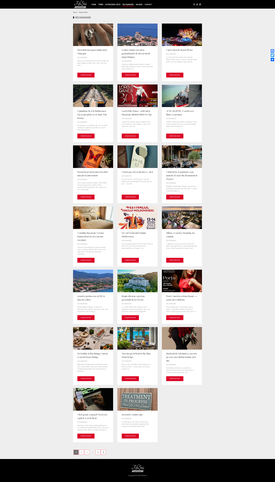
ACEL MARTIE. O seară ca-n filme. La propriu (182, 113)
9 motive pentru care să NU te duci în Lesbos (93, 297)
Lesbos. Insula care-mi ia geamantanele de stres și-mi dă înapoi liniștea (137, 52)
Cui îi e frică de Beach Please (182, 52)
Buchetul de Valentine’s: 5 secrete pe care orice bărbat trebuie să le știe (182, 356)
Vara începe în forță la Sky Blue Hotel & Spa (137, 356)
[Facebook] (272, 51)
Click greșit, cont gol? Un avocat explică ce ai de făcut (93, 415)
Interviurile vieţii (112, 4)
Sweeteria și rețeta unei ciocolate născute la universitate (93, 174)
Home (94, 4)
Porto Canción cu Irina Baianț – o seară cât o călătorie (182, 297)
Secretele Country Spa (137, 415)
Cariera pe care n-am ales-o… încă (137, 174)
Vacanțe (139, 4)
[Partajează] (272, 59)
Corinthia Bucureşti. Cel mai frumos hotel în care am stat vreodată (93, 236)
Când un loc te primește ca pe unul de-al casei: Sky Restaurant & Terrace (182, 174)
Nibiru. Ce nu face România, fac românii (182, 236)
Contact (148, 4)
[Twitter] (272, 55)
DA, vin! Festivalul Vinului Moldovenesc (137, 236)
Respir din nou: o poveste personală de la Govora (137, 297)
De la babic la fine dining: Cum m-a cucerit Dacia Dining (93, 356)
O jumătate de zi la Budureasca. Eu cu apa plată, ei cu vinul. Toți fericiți (93, 113)
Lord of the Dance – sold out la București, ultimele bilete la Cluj (137, 113)
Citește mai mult (86, 75)
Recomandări (128, 4)
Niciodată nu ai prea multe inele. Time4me (93, 52)
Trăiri (100, 4)
